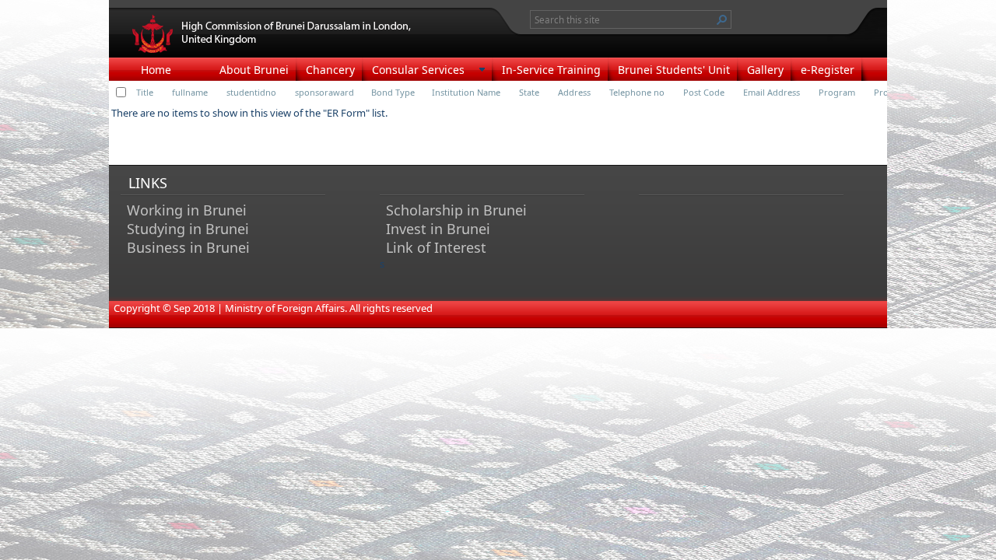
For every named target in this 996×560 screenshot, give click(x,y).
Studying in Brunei (188, 228)
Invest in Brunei (438, 228)
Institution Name (466, 92)
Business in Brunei (188, 247)
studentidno (251, 92)
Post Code (703, 92)
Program (837, 92)
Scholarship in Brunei (456, 210)
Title (144, 92)
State (529, 92)
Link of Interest (436, 247)
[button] (722, 19)
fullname (190, 92)
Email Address (771, 92)
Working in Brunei (187, 210)
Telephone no (637, 92)
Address (574, 92)
